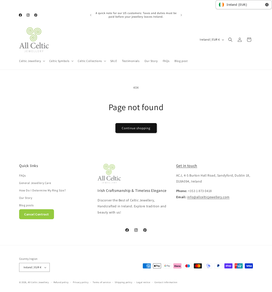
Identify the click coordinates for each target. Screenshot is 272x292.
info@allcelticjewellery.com (208, 197)
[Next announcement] (181, 15)
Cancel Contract (36, 214)
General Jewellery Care (35, 183)
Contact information (165, 282)
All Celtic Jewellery (38, 282)
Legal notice (143, 282)
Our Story (25, 198)
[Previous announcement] (90, 15)
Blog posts (26, 205)
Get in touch (186, 165)
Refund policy (61, 282)
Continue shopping (136, 128)
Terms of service (101, 282)
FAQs (22, 175)
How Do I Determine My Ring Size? (42, 190)
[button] (32, 60)
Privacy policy (81, 282)
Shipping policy (123, 282)
